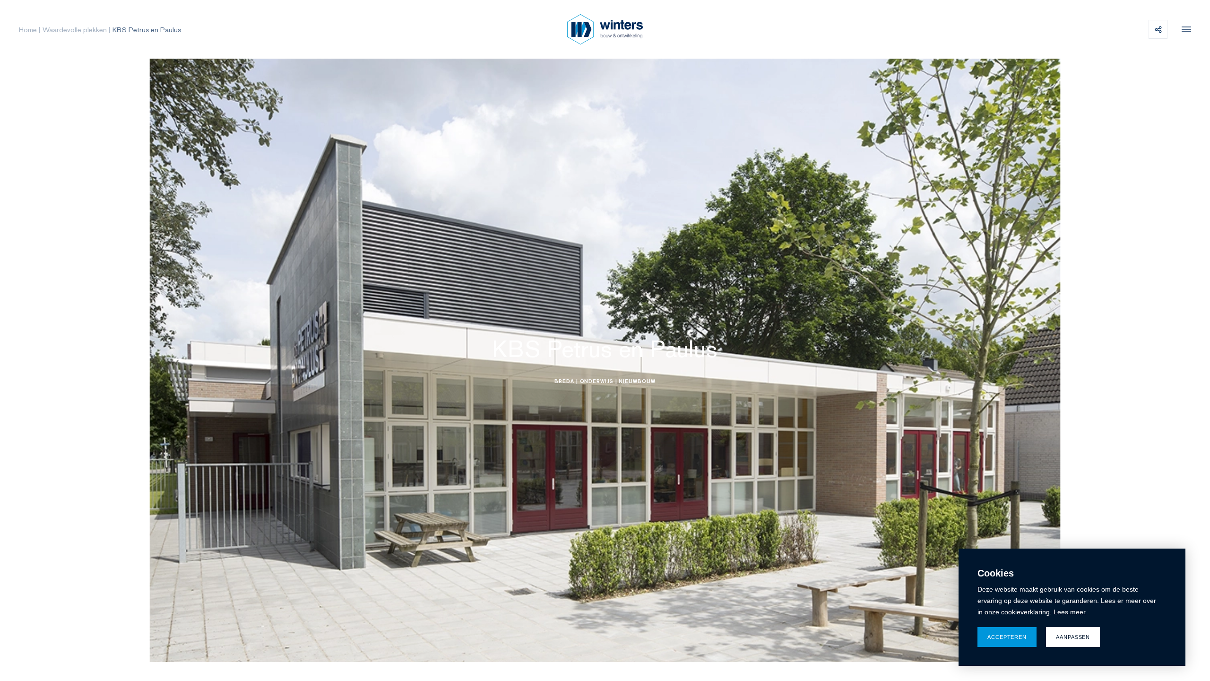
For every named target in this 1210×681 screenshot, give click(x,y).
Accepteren (1007, 637)
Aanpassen (1073, 637)
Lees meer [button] (1070, 612)
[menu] (1184, 29)
